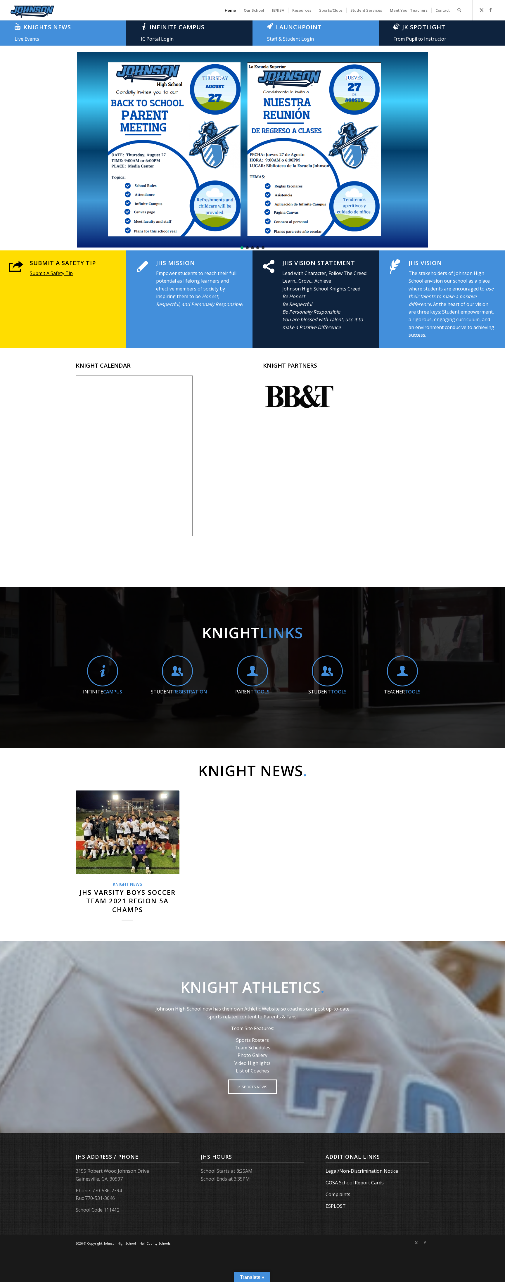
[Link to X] (481, 10)
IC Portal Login (157, 39)
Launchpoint (299, 27)
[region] (252, 149)
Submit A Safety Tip (63, 263)
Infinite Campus (177, 27)
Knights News (47, 27)
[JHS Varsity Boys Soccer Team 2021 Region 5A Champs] (127, 832)
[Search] (459, 10)
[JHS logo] (32, 10)
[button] (9, 149)
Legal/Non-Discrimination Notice (362, 1171)
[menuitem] (230, 10)
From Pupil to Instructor (419, 39)
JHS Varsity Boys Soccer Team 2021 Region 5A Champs (127, 901)
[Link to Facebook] (490, 10)
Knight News (127, 884)
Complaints (338, 1194)
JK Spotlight (423, 27)
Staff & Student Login (290, 39)
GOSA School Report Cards (355, 1182)
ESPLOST (336, 1206)
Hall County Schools (155, 1243)
